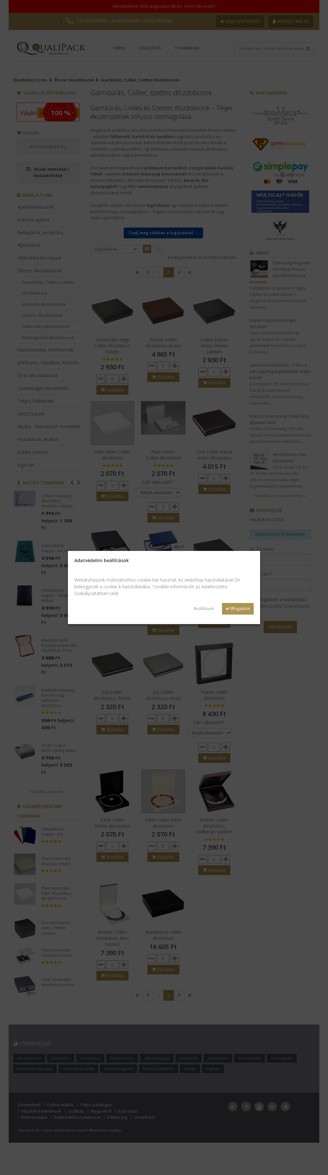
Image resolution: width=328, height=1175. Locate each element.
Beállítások (204, 608)
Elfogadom (239, 608)
